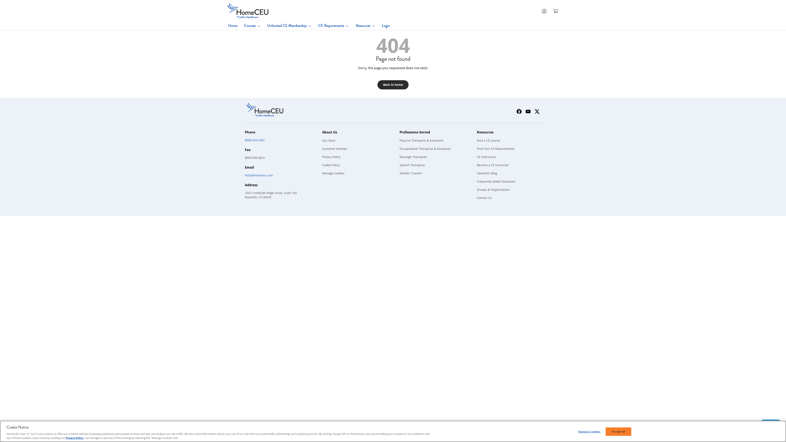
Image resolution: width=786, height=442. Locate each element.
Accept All (618, 431)
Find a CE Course (488, 140)
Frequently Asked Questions (496, 181)
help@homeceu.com (259, 175)
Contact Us (484, 198)
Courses (250, 25)
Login (386, 25)
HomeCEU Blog (487, 173)
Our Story (328, 140)
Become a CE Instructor (493, 165)
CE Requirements (331, 25)
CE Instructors (486, 157)
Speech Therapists (412, 165)
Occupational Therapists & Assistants (425, 149)
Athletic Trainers (411, 173)
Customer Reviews (334, 149)
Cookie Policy (331, 165)
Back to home (393, 85)
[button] (556, 10)
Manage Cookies (333, 173)
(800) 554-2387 (255, 140)
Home (232, 25)
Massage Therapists (413, 157)
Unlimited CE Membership (287, 25)
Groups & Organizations (493, 190)
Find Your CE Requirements (496, 149)
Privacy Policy (331, 157)
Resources (363, 25)
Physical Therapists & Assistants (422, 140)
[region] (393, 431)
